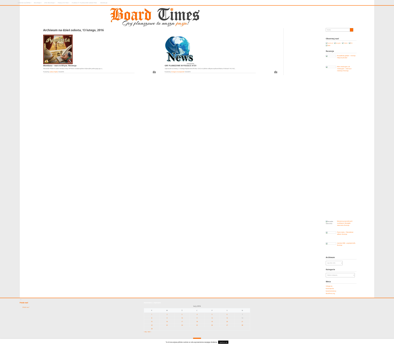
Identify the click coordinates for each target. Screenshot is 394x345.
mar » (149, 332)
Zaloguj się (329, 286)
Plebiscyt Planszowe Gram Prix (84, 3)
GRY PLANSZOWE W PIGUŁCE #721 (180, 65)
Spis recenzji (49, 3)
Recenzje (37, 3)
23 (167, 325)
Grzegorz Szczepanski (177, 72)
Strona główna (24, 3)
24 (182, 325)
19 (212, 321)
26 (212, 325)
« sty (145, 332)
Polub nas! (24, 303)
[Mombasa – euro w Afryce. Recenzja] (58, 49)
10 (182, 318)
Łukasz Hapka (54, 72)
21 (242, 321)
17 (182, 321)
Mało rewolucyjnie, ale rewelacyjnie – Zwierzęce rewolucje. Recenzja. (344, 69)
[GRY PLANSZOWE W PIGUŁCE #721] (179, 49)
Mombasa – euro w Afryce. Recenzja (59, 65)
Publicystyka (63, 3)
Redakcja (103, 3)
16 (167, 321)
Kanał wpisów (330, 288)
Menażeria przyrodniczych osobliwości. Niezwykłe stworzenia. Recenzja (344, 223)
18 (197, 321)
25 (197, 325)
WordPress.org (330, 293)
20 (227, 321)
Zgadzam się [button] (223, 342)
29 (151, 329)
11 (197, 318)
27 (227, 325)
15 (151, 321)
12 (212, 318)
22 (151, 325)
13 (227, 318)
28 (242, 325)
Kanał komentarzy (331, 291)
